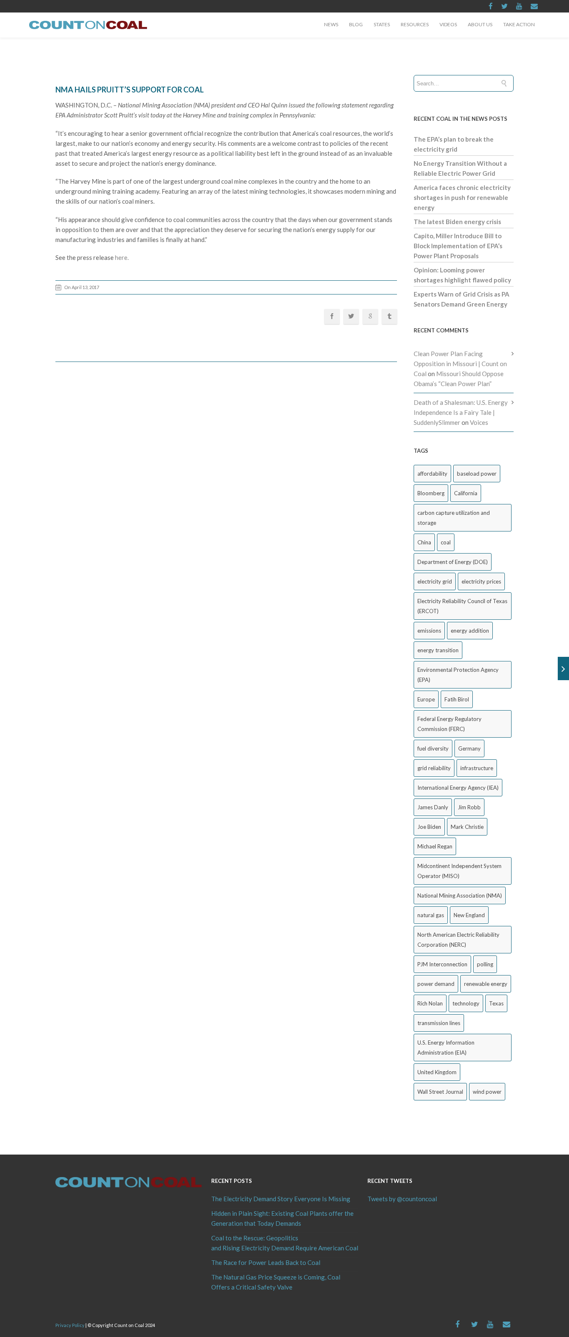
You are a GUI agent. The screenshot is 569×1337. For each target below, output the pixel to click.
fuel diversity (433, 748)
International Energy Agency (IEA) (458, 787)
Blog (356, 24)
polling (485, 964)
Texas (496, 1003)
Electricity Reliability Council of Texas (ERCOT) (462, 606)
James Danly (432, 807)
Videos (448, 24)
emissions (429, 630)
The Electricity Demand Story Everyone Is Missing (280, 1198)
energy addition (470, 630)
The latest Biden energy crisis (457, 221)
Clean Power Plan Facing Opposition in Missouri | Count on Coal (460, 363)
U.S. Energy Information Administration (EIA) (445, 1047)
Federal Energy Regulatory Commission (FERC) (449, 724)
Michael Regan (434, 846)
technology (465, 1003)
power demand (435, 983)
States (382, 24)
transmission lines (438, 1023)
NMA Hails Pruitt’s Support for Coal (129, 89)
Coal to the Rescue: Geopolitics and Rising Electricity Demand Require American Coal (284, 1243)
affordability (432, 473)
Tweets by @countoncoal (402, 1198)
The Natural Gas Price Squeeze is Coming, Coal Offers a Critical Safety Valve (275, 1282)
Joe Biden (429, 826)
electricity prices (481, 581)
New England (469, 915)
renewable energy (485, 983)
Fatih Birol (456, 699)
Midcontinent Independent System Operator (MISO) (459, 871)
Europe (426, 699)
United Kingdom (437, 1072)
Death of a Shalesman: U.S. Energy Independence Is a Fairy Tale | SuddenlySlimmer (461, 412)
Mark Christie (467, 826)
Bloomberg (430, 493)
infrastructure (476, 768)
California (465, 493)
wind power (487, 1091)
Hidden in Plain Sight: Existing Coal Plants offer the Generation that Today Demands (282, 1218)
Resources (415, 24)
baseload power (477, 473)
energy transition (438, 650)
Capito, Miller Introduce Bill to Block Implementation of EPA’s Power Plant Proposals (458, 245)
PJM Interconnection (442, 964)
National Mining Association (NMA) (459, 895)
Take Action (519, 24)
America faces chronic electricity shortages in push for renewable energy (462, 197)
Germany (469, 748)
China (424, 542)
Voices (479, 422)
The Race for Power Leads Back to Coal (265, 1262)
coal (446, 542)
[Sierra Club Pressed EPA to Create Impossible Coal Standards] (563, 668)
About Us (480, 24)
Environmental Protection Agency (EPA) (458, 674)
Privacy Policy (70, 1325)
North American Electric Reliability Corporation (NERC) (458, 939)
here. (122, 257)
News (331, 24)
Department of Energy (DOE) (452, 562)
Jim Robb (469, 807)
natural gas (430, 915)
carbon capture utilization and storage (453, 517)
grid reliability (434, 768)
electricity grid (434, 581)
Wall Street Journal (440, 1091)
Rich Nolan (430, 1003)
